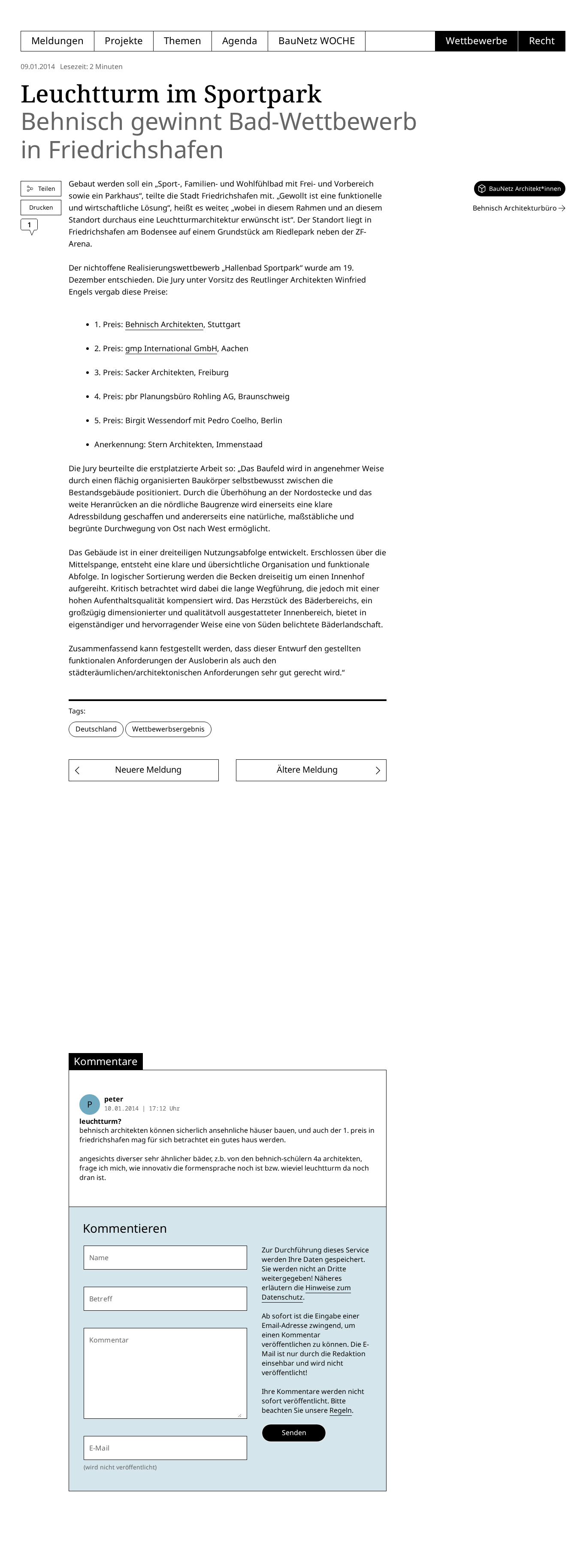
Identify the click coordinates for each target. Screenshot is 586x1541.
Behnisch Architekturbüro (516, 208)
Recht (542, 41)
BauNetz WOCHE (316, 41)
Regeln (340, 1410)
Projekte (124, 41)
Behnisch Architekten (164, 324)
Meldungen (57, 41)
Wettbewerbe (476, 41)
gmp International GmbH (171, 348)
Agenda (239, 41)
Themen (182, 41)
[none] (519, 188)
